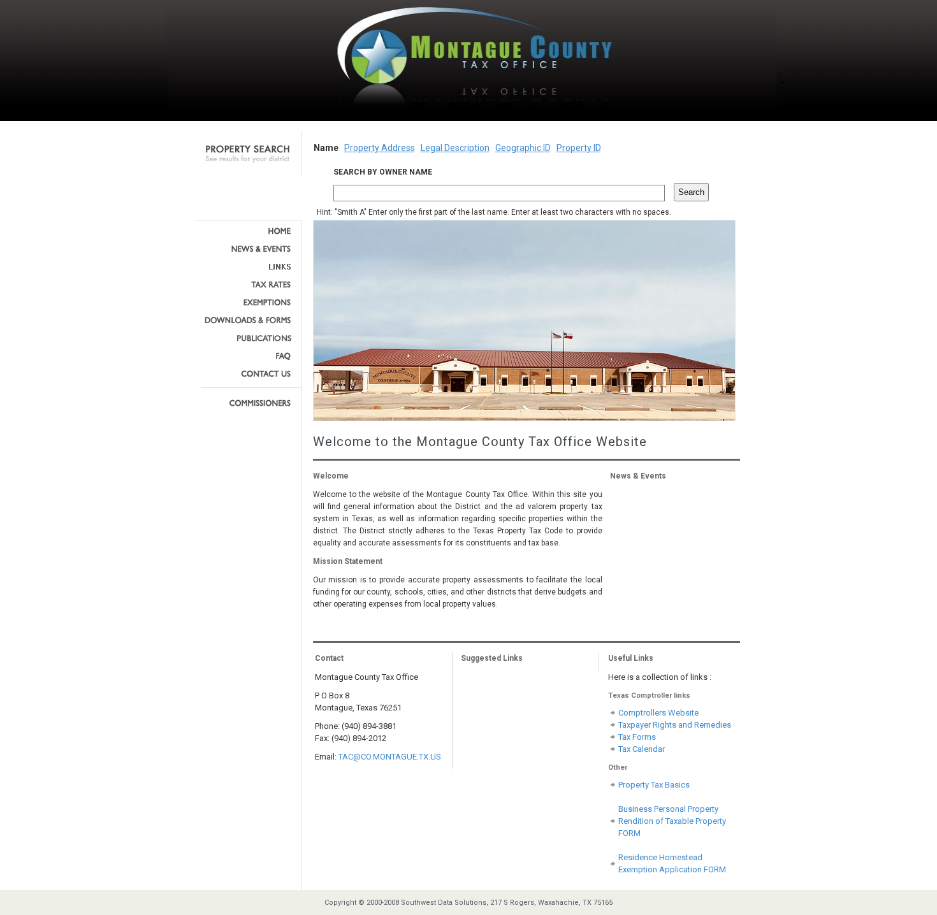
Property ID (578, 148)
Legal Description (455, 148)
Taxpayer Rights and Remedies (674, 725)
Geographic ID (523, 148)
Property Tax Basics (654, 784)
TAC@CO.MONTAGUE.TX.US (389, 756)
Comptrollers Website (658, 712)
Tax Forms (637, 737)
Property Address (379, 148)
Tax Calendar (641, 749)
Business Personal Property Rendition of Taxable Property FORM (672, 821)
